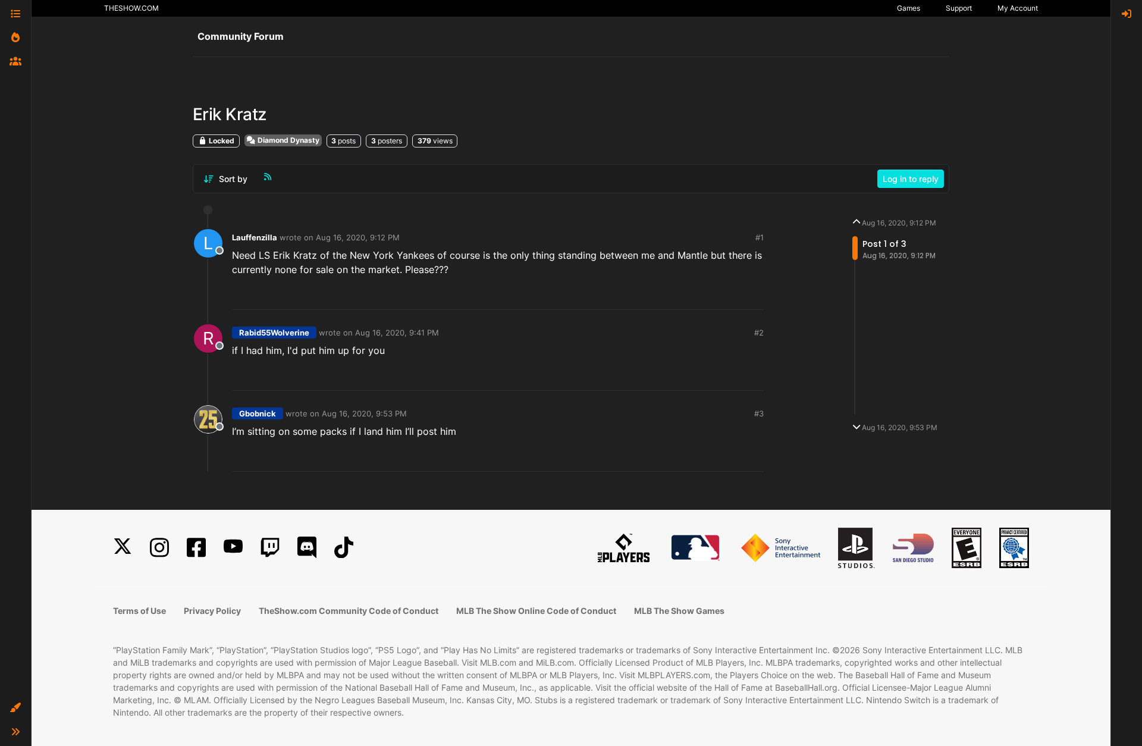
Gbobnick (257, 413)
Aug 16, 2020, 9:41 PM (397, 332)
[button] (15, 707)
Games (908, 8)
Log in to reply (911, 179)
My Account (1017, 8)
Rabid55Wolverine (274, 332)
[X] (122, 548)
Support (959, 8)
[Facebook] (196, 548)
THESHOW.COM (131, 8)
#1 (759, 237)
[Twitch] (270, 548)
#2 (759, 332)
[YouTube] (233, 548)
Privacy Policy (212, 611)
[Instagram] (159, 548)
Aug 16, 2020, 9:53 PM (364, 413)
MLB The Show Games (679, 611)
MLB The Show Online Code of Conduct (536, 611)
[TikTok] (343, 548)
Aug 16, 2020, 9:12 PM (358, 237)
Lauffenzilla (254, 237)
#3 (759, 413)
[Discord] (306, 548)
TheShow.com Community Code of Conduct (348, 611)
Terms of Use (139, 611)
